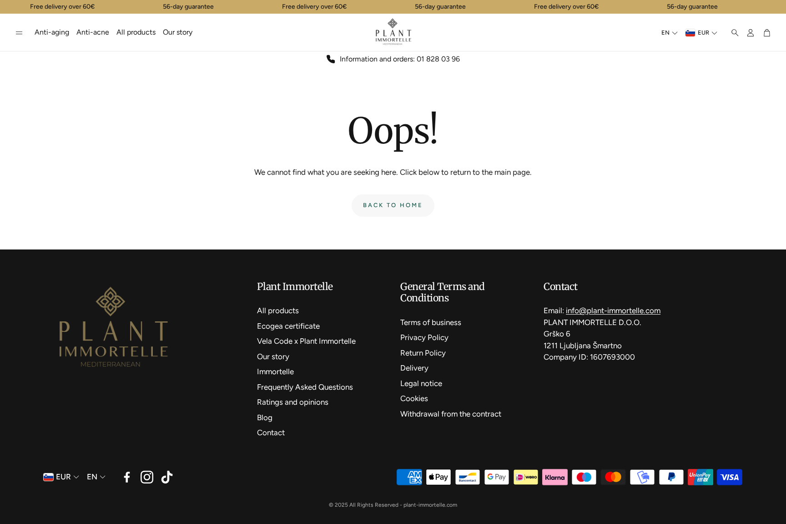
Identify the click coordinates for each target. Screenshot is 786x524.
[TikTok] (167, 477)
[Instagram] (147, 477)
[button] (19, 32)
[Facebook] (127, 477)
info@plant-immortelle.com (613, 310)
